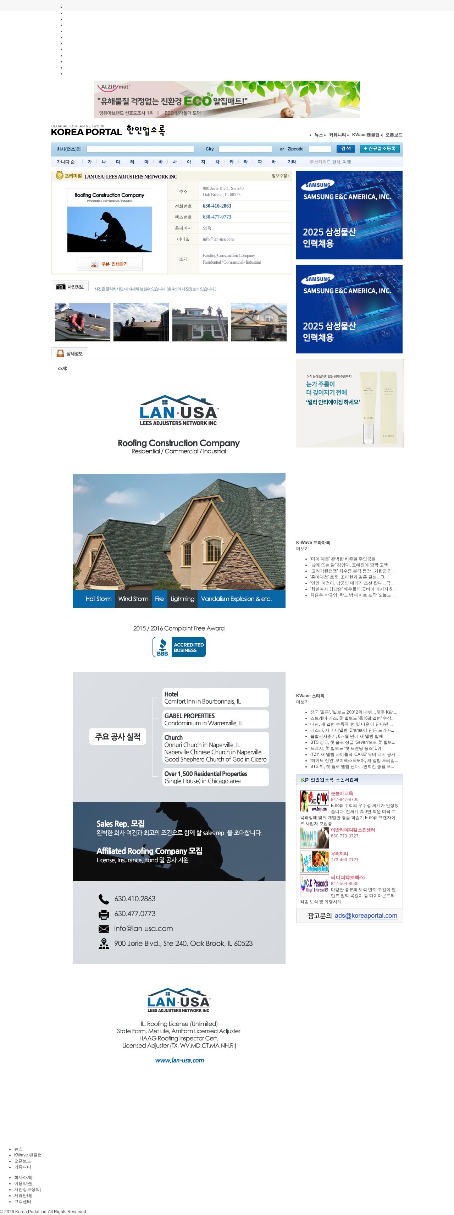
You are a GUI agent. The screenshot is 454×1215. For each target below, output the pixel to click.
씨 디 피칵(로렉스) (347, 877)
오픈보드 (394, 134)
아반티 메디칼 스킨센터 (353, 829)
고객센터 (22, 1201)
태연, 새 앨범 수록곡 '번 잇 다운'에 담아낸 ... (351, 724)
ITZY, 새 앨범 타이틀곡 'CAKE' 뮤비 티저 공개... (354, 754)
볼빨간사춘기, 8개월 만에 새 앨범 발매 (346, 736)
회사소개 (22, 1177)
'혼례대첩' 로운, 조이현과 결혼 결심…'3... (348, 576)
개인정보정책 (27, 1189)
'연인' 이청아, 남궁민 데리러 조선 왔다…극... (352, 583)
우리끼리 (339, 853)
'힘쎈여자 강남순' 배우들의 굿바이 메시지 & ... (353, 589)
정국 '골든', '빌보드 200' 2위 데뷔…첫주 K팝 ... (353, 712)
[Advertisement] (349, 493)
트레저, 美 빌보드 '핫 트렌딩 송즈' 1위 (345, 748)
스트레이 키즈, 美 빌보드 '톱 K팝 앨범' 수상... (352, 718)
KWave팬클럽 (366, 134)
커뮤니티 (337, 134)
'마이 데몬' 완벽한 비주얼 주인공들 (343, 558)
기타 (292, 161)
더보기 (302, 548)
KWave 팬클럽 (28, 1155)
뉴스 (319, 134)
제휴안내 (22, 1195)
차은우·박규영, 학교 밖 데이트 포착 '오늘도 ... (352, 595)
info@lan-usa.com (218, 239)
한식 (336, 161)
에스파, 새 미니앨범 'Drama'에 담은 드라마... (352, 730)
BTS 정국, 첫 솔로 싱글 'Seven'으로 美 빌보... (352, 742)
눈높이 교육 (342, 793)
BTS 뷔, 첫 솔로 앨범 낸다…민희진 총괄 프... (352, 766)
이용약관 (22, 1183)
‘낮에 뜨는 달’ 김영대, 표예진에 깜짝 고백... (350, 564)
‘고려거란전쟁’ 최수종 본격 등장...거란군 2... (352, 570)
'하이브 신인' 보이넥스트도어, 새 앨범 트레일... (354, 760)
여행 (347, 161)
